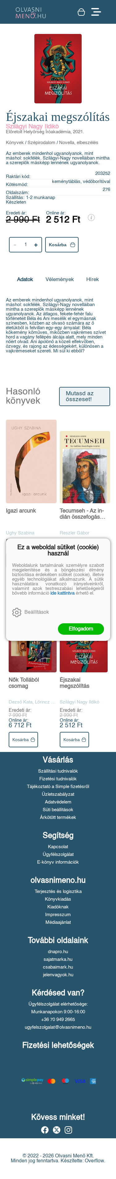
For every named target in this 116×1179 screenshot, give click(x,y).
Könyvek (15, 142)
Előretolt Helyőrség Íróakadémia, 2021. (45, 132)
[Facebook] (45, 1130)
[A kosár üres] (81, 12)
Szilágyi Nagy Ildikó (32, 127)
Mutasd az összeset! (80, 396)
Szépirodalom (41, 142)
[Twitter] (56, 1130)
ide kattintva (62, 593)
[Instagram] (68, 1130)
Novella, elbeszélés (78, 142)
